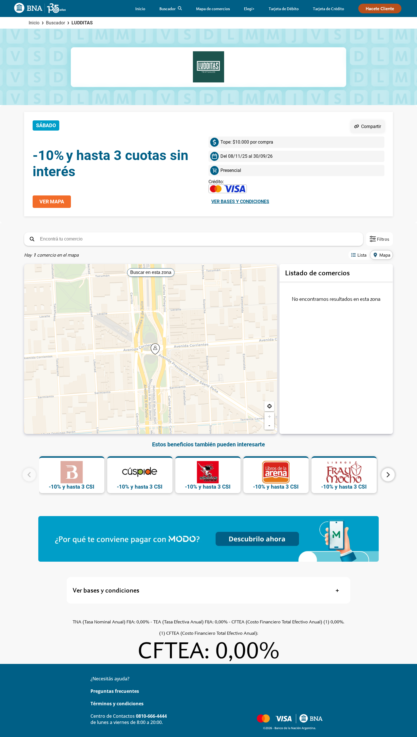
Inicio (34, 22)
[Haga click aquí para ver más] (208, 539)
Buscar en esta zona (150, 272)
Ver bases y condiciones (240, 201)
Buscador (55, 22)
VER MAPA (51, 202)
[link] (140, 8)
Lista (362, 255)
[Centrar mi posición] (269, 406)
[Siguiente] (388, 475)
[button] (32, 239)
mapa (384, 255)
